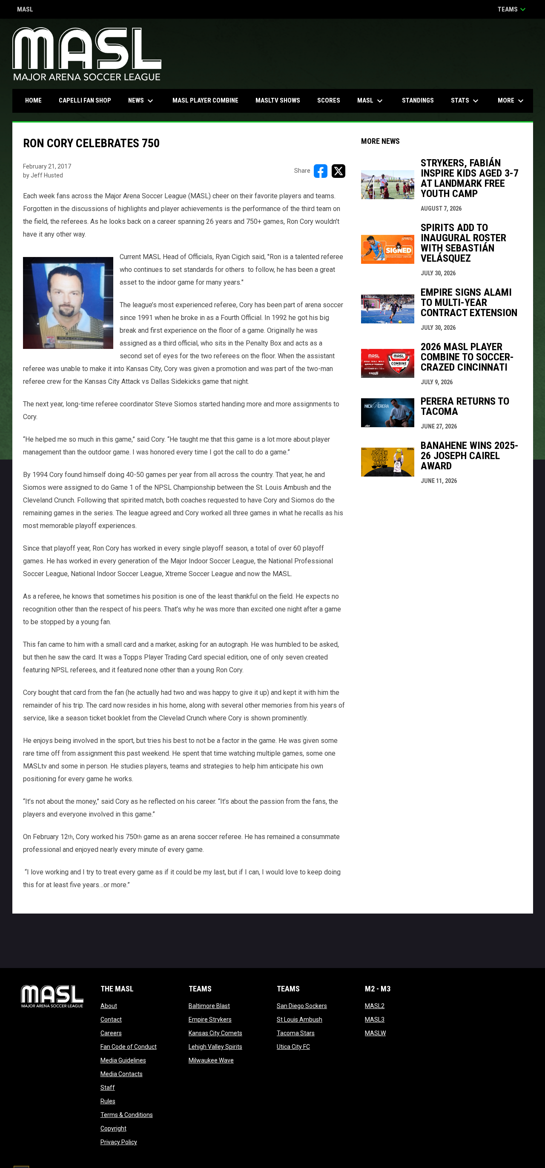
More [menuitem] (512, 101)
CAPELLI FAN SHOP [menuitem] (88, 100)
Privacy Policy (118, 1142)
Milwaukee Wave (211, 1060)
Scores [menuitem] (328, 100)
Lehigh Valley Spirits (215, 1046)
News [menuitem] (141, 101)
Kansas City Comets (215, 1033)
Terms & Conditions (126, 1114)
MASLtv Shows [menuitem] (277, 100)
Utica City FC (293, 1046)
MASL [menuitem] (371, 101)
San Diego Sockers (302, 1005)
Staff (107, 1087)
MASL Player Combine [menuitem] (205, 100)
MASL (25, 10)
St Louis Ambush (299, 1019)
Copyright (113, 1128)
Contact (111, 1019)
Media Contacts (121, 1074)
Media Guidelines (123, 1060)
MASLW (375, 1033)
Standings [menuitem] (418, 100)
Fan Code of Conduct (128, 1046)
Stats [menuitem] (466, 101)
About (108, 1005)
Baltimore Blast (209, 1005)
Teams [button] (513, 9)
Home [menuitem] (33, 100)
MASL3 (374, 1019)
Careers (111, 1033)
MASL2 (374, 1005)
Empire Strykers (210, 1019)
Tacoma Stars (296, 1033)
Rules (107, 1101)
